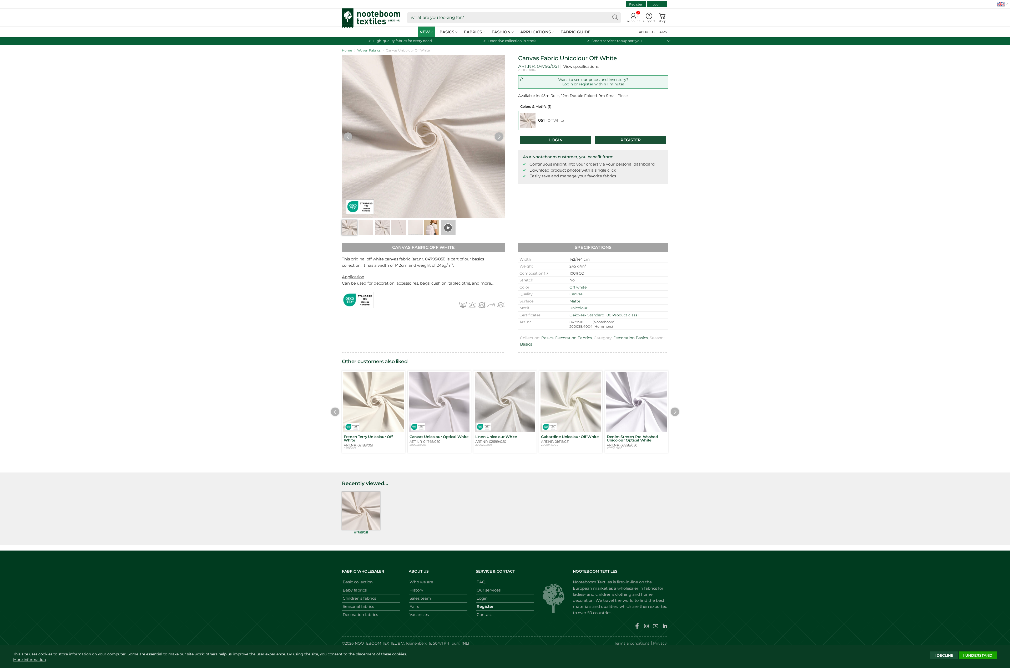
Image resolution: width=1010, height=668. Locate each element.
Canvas (576, 294)
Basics (547, 337)
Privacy (660, 643)
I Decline (944, 655)
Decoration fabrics (360, 614)
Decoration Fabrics (573, 337)
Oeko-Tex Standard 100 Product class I (604, 315)
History (416, 590)
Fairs (414, 606)
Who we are (421, 581)
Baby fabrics (355, 590)
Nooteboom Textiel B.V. (379, 643)
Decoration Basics (630, 337)
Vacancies (419, 614)
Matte (574, 301)
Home (347, 50)
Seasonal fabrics (358, 606)
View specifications (581, 66)
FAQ (481, 581)
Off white (578, 287)
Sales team (420, 598)
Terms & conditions (631, 643)
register (586, 84)
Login (657, 4)
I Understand (977, 655)
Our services (489, 590)
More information (29, 659)
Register (635, 4)
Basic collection (358, 581)
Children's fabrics (359, 598)
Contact (484, 614)
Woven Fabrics (369, 50)
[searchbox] (514, 17)
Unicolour (578, 308)
